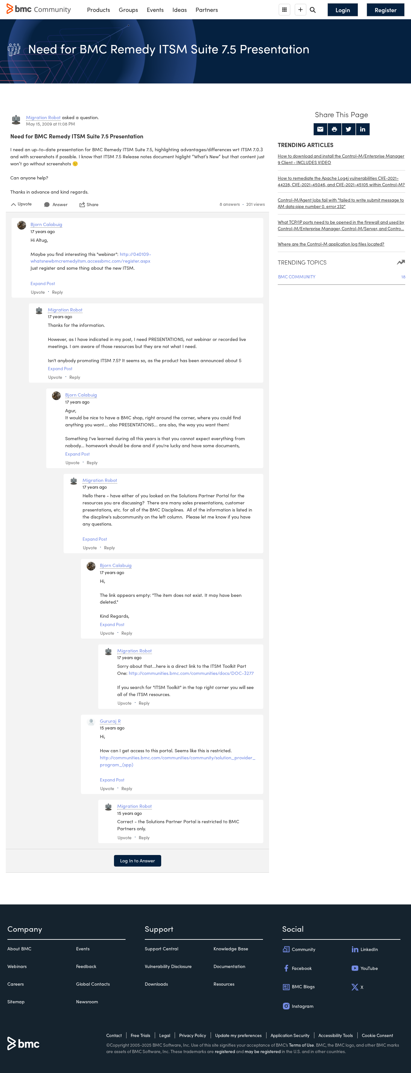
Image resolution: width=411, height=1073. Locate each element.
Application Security (290, 1035)
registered (225, 1051)
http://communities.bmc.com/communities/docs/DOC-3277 (191, 673)
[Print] (334, 129)
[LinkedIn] (363, 129)
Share (93, 204)
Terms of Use (301, 1045)
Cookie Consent (377, 1035)
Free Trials (140, 1035)
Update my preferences (238, 1035)
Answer (60, 204)
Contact (114, 1035)
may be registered (263, 1051)
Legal (164, 1035)
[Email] (320, 129)
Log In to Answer (137, 860)
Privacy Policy (192, 1035)
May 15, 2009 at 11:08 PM (50, 124)
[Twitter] (348, 129)
